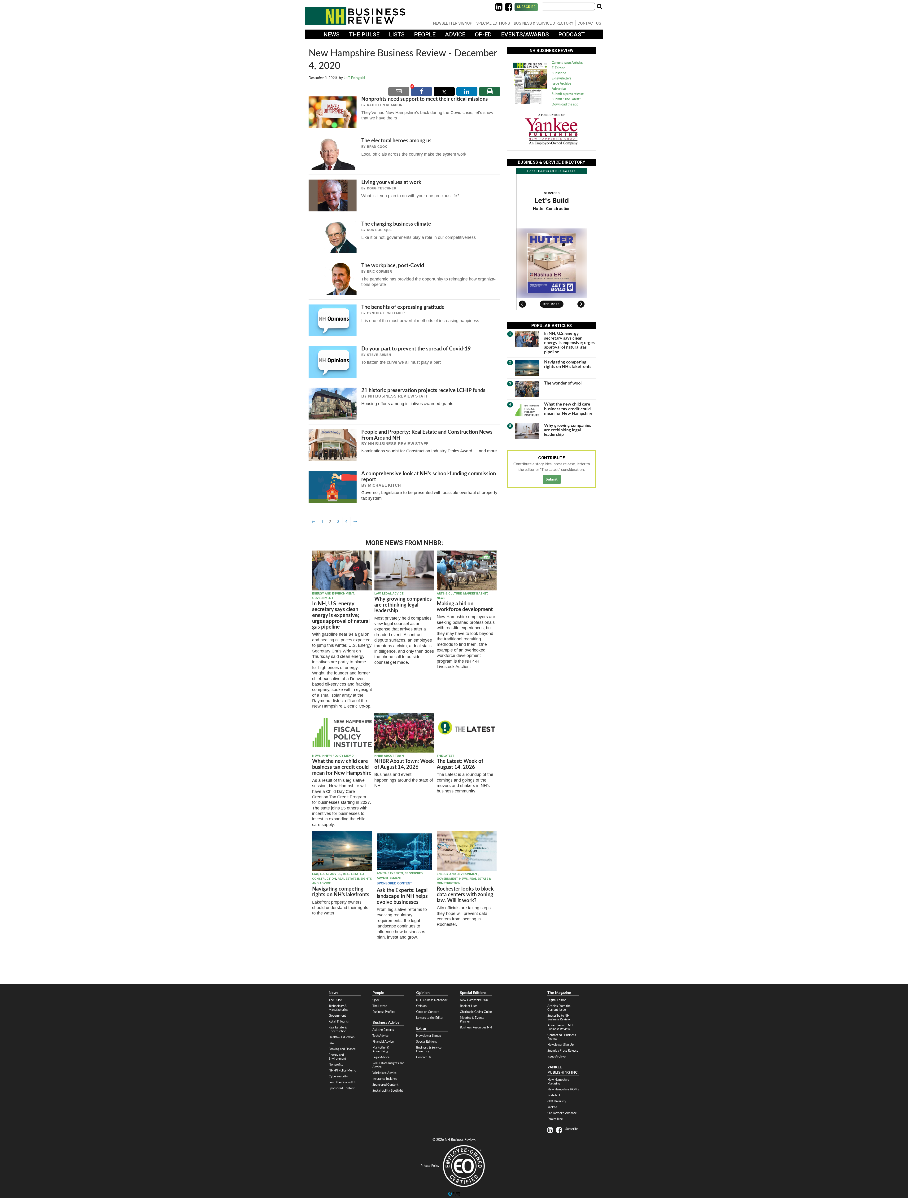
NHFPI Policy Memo (338, 755)
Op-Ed (483, 34)
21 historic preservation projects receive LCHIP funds (423, 390)
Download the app (565, 104)
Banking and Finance (342, 1049)
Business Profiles (383, 1012)
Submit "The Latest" (566, 99)
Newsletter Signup (452, 23)
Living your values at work (391, 182)
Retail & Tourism (339, 1021)
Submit (552, 479)
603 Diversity (556, 1101)
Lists (397, 34)
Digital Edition (556, 1000)
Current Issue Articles (567, 63)
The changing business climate (396, 224)
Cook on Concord (427, 1012)
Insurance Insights (384, 1078)
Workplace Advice (384, 1073)
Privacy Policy (430, 1165)
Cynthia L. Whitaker (386, 313)
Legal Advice (392, 593)
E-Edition (558, 68)
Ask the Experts (390, 873)
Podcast (571, 34)
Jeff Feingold (354, 78)
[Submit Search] (599, 6)
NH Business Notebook (432, 1000)
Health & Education (341, 1037)
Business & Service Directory (543, 23)
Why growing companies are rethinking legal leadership (403, 604)
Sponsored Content (342, 1088)
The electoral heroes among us (396, 140)
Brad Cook (377, 147)
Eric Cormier (379, 271)
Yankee (552, 1107)
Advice (455, 34)
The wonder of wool (562, 383)
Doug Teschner (381, 188)
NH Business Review (355, 16)
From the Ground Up (342, 1082)
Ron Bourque (379, 230)
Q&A (375, 1000)
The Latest (445, 755)
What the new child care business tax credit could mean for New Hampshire (341, 767)
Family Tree (555, 1119)
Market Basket (475, 593)
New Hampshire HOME (563, 1089)
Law (377, 593)
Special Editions (493, 23)
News (331, 34)
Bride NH (553, 1095)
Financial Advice (383, 1041)
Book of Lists (468, 1006)
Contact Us (589, 23)
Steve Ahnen (379, 355)
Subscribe (526, 7)
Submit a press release (568, 94)
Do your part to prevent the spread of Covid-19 (416, 348)
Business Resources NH (476, 1027)
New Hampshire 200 (474, 1000)
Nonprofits (336, 1064)
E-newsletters (561, 78)
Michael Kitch (384, 485)
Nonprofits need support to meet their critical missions (424, 99)
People (425, 34)
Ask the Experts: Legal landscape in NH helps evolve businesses (402, 896)
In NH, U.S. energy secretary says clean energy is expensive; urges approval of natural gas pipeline (341, 615)
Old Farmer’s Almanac (561, 1113)
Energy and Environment (333, 593)
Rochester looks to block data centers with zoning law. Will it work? (465, 894)
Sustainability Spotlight (387, 1090)
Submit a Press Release (562, 1050)
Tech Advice (380, 1035)
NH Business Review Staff (398, 396)
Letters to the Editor (430, 1017)
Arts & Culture (449, 593)
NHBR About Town (389, 755)
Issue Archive (561, 83)
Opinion (421, 1006)
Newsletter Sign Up (560, 1044)
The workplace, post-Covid (392, 265)
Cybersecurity (338, 1076)
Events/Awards (525, 34)
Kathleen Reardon (384, 105)
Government (322, 598)
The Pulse (364, 34)
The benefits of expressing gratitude (403, 307)
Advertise (559, 89)
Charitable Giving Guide (476, 1012)
